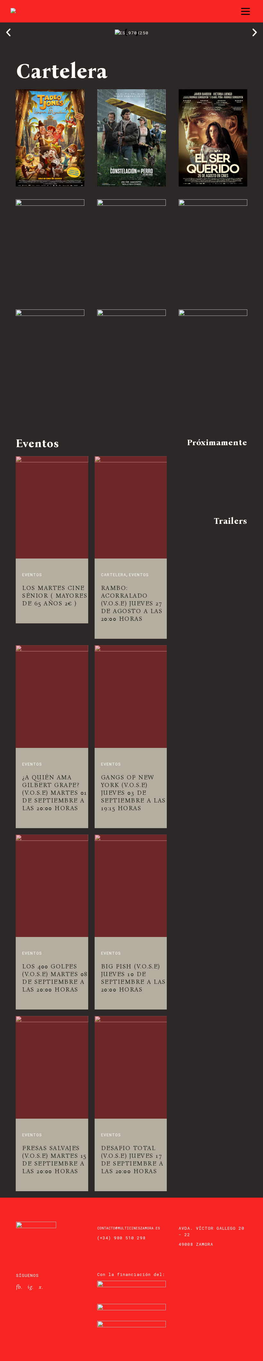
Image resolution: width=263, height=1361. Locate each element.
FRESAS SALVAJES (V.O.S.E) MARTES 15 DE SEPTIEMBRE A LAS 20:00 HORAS (54, 1159)
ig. (30, 1286)
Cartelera (113, 574)
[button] (8, 32)
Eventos (32, 574)
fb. (19, 1286)
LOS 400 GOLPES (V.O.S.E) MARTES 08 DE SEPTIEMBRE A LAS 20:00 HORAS (55, 978)
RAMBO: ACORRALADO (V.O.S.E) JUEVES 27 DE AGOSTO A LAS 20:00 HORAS (132, 603)
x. (41, 1286)
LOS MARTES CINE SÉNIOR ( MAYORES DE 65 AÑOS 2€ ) (54, 595)
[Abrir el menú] (245, 11)
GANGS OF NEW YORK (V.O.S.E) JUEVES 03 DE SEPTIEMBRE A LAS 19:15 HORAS (133, 793)
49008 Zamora (196, 1244)
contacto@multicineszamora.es (128, 1228)
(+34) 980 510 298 (121, 1238)
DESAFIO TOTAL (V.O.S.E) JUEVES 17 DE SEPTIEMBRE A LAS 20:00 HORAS (132, 1159)
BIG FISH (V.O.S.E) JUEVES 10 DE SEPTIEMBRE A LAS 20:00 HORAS (133, 978)
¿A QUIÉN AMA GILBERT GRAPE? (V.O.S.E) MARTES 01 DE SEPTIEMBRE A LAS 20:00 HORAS (54, 793)
